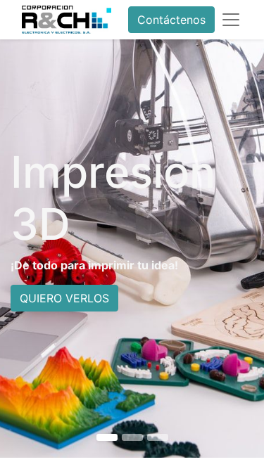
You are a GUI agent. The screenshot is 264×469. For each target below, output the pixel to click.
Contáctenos (171, 20)
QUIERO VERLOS (64, 298)
